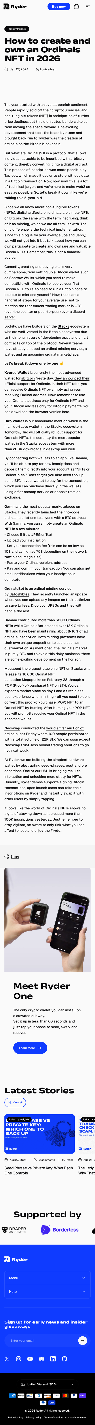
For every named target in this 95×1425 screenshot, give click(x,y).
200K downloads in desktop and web (44, 449)
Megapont (12, 668)
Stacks (63, 326)
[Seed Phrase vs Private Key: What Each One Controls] (39, 1134)
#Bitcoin (28, 378)
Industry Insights (17, 28)
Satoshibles (19, 594)
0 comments (47, 1160)
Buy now (59, 6)
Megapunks (31, 679)
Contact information (76, 1417)
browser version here (52, 412)
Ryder (14, 759)
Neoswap (12, 728)
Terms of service (53, 1417)
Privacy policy (34, 1417)
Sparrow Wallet (21, 278)
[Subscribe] (82, 1340)
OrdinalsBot (14, 588)
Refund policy (15, 1417)
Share (15, 857)
